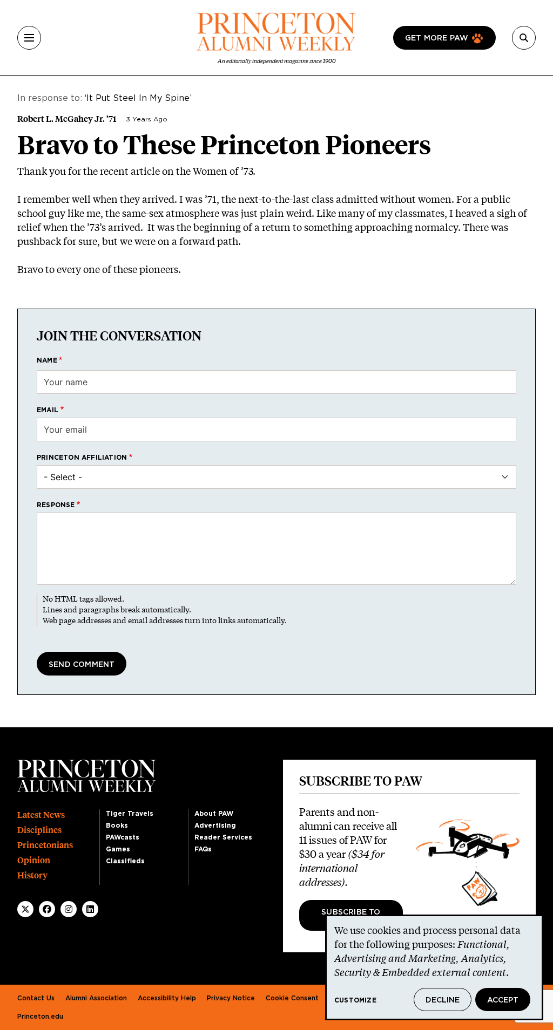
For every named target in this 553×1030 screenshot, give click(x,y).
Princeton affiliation (82, 457)
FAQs (203, 849)
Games (118, 849)
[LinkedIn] (90, 909)
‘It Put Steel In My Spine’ (138, 98)
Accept (502, 1000)
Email (47, 410)
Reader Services (223, 837)
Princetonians (45, 845)
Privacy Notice (231, 998)
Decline (443, 1000)
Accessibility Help (167, 998)
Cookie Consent (292, 998)
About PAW (213, 813)
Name (47, 360)
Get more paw (436, 38)
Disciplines (39, 830)
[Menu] (29, 38)
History (32, 875)
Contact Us (36, 998)
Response (56, 505)
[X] (25, 909)
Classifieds (125, 861)
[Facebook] (47, 909)
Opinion (33, 860)
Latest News (41, 815)
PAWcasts (122, 837)
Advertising (215, 825)
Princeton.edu (40, 1016)
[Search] (524, 38)
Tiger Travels (129, 813)
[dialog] (434, 967)
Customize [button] (355, 1000)
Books (117, 825)
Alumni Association (96, 998)
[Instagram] (68, 909)
